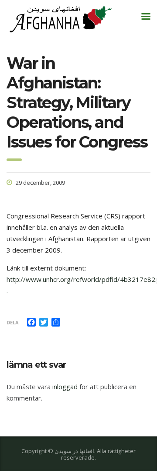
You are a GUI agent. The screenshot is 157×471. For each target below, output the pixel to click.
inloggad (65, 386)
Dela (13, 322)
